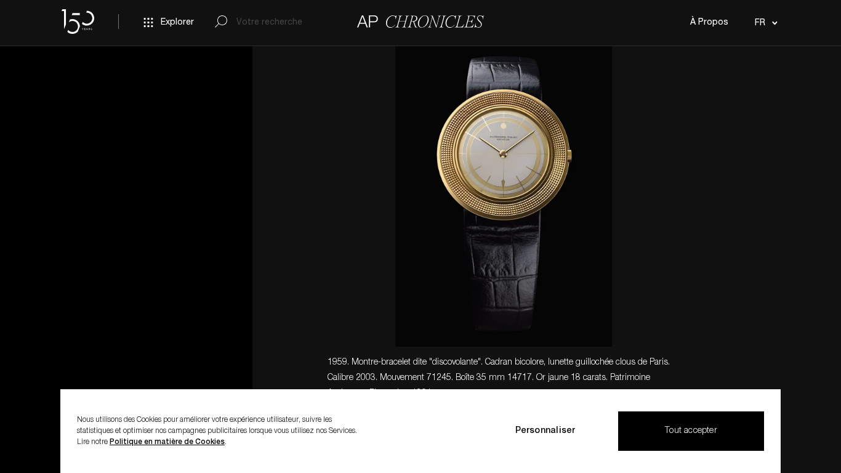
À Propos (709, 22)
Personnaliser (545, 431)
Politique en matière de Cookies (167, 442)
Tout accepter (691, 431)
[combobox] (764, 22)
